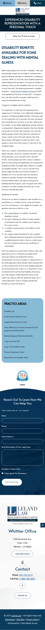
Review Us (22, 595)
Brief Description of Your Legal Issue (16, 447)
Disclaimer (10, 619)
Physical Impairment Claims (14, 352)
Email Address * (8, 436)
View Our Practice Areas (24, 36)
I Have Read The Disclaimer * (15, 473)
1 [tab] (20, 384)
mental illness (14, 213)
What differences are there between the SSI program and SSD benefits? (21, 329)
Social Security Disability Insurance (23, 91)
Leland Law (16, 616)
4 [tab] (24, 384)
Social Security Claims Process (15, 317)
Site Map (20, 619)
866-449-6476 (26, 575)
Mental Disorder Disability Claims (16, 357)
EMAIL (24, 3)
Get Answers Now (11, 482)
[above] (42, 525)
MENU (9, 3)
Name (4, 416)
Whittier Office (22, 554)
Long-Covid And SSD (12, 341)
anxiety (10, 134)
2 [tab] (21, 384)
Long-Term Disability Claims (14, 347)
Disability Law (9, 311)
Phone (4, 426)
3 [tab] (22, 384)
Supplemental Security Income (15, 322)
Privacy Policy (15, 469)
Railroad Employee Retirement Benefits (18, 336)
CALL (39, 3)
